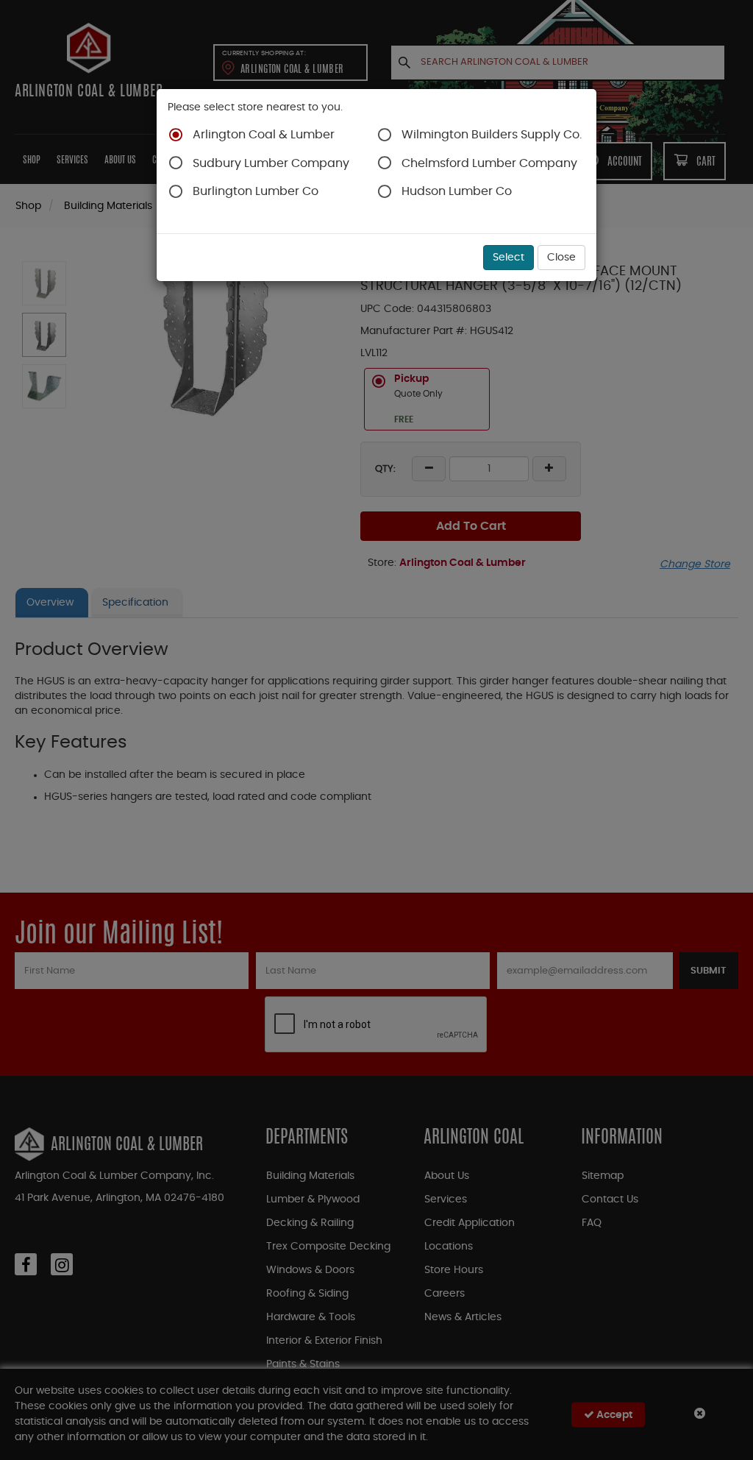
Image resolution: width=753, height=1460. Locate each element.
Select (508, 257)
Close (561, 257)
